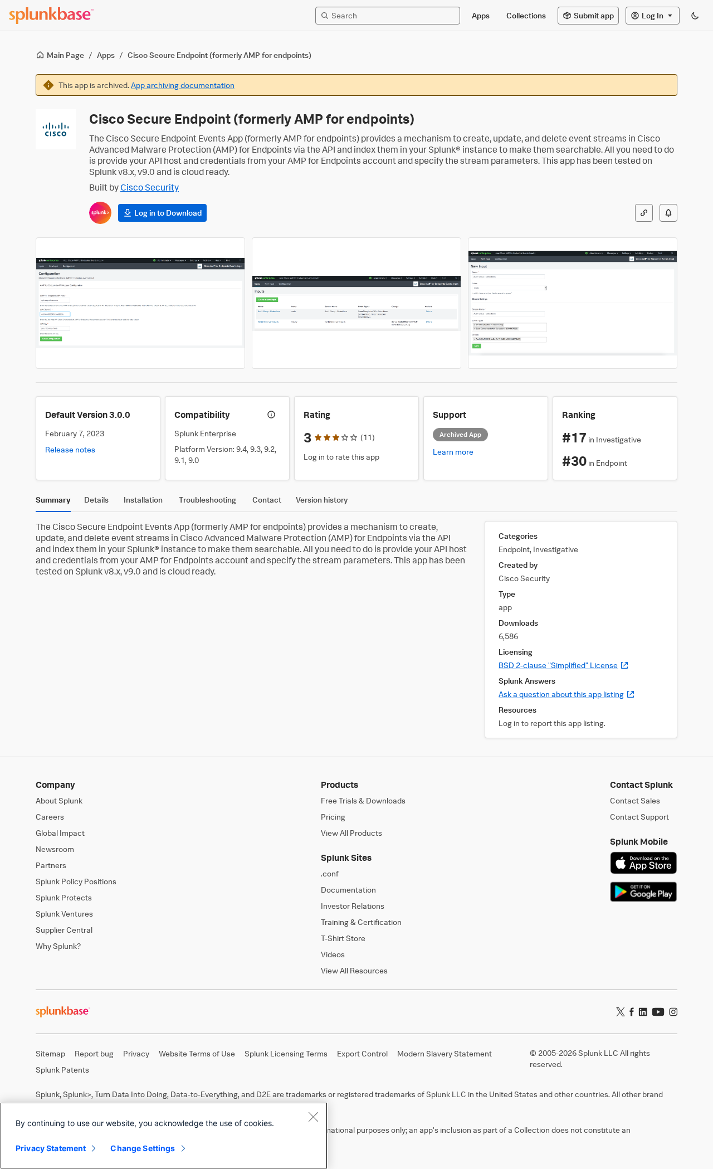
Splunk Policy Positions (76, 881)
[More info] (271, 414)
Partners (51, 865)
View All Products (351, 832)
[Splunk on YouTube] (658, 1011)
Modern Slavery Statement (444, 1053)
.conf (330, 873)
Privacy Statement (51, 1148)
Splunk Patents (62, 1069)
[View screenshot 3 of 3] (572, 303)
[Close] (313, 1116)
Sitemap (50, 1053)
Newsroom (55, 849)
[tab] (53, 503)
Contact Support (639, 816)
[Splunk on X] (620, 1011)
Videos (333, 954)
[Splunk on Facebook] (631, 1011)
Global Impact (60, 832)
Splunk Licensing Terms (286, 1053)
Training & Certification (361, 922)
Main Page (65, 55)
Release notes (70, 449)
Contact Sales (635, 800)
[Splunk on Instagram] (673, 1011)
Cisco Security (149, 187)
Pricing (333, 816)
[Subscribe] (668, 213)
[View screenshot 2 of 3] (356, 303)
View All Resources (354, 970)
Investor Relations (352, 905)
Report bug (94, 1053)
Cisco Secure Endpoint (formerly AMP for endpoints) (219, 55)
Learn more (453, 451)
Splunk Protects (64, 897)
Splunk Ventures (64, 913)
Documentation (348, 889)
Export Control (362, 1053)
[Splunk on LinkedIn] (642, 1011)
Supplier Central (64, 929)
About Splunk (59, 800)
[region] (164, 1135)
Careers (50, 816)
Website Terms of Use (197, 1053)
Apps (106, 55)
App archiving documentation (183, 85)
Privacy (136, 1053)
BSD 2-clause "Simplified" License (564, 665)
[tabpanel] (356, 629)
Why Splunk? (58, 946)
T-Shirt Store (343, 938)
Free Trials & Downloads (363, 800)
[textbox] (393, 15)
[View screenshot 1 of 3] (140, 303)
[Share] (644, 213)
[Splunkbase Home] (51, 16)
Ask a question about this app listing (567, 694)
